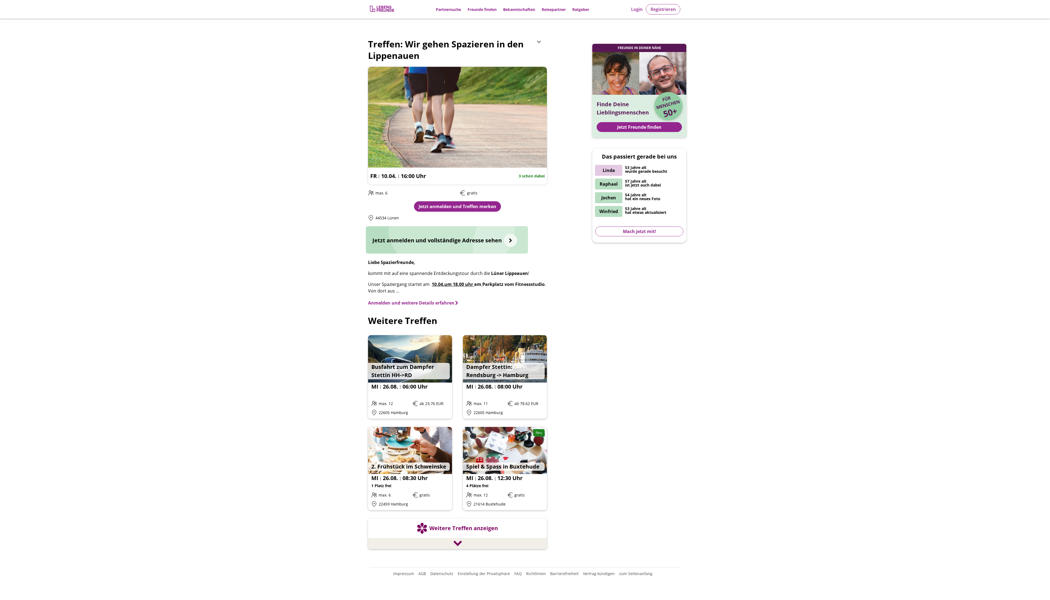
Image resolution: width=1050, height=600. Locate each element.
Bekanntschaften (519, 9)
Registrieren (663, 9)
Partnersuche (448, 9)
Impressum (403, 573)
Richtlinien (536, 573)
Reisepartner (554, 9)
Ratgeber (580, 9)
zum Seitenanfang (635, 573)
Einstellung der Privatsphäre (484, 573)
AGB (422, 573)
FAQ (518, 573)
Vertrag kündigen (599, 573)
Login (637, 9)
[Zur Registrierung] (382, 9)
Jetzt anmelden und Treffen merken (457, 206)
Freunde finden (482, 9)
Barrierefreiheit (564, 573)
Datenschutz (441, 573)
